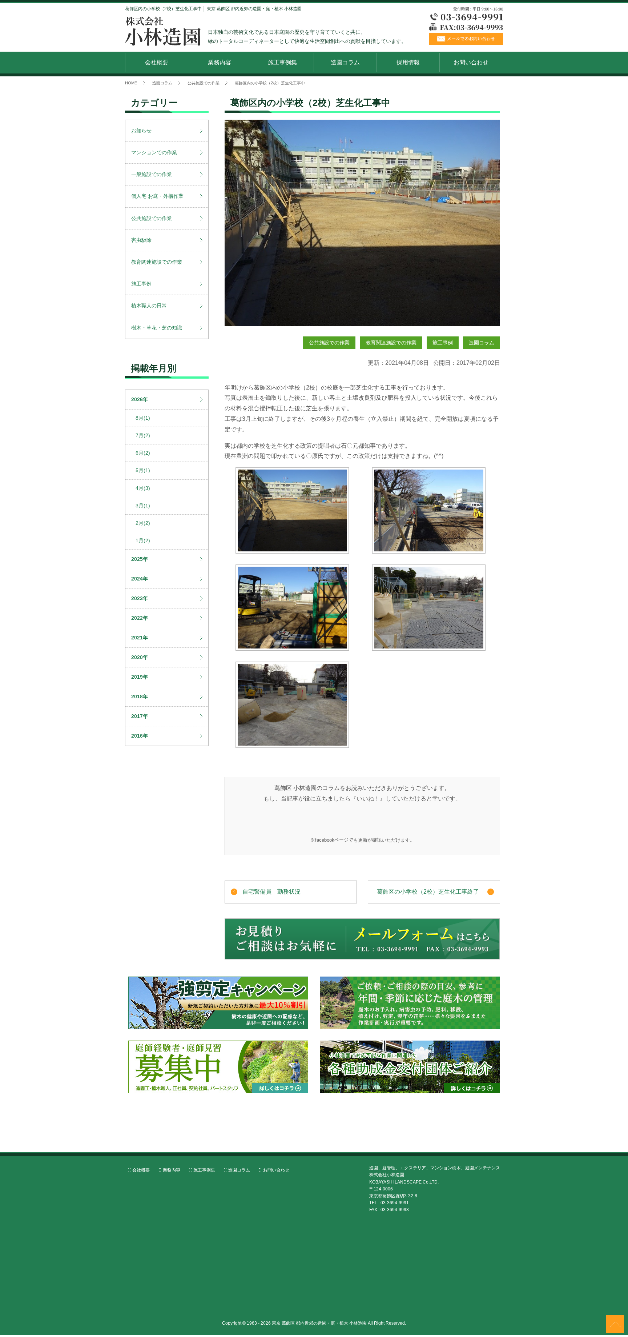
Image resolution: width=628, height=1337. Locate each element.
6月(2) (143, 453)
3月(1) (143, 505)
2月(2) (143, 523)
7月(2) (143, 435)
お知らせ (141, 130)
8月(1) (143, 418)
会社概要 (156, 62)
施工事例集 (282, 62)
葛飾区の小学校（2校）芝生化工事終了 (428, 892)
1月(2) (143, 540)
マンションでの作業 (154, 152)
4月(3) (143, 488)
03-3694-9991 (395, 1202)
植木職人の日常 (149, 305)
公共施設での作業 (204, 83)
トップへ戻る (615, 1324)
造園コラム (345, 62)
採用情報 (408, 62)
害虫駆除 (141, 240)
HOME (131, 83)
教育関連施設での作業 (391, 343)
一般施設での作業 (151, 174)
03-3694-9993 (395, 1209)
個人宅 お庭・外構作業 (157, 196)
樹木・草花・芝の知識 (156, 328)
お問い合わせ (471, 62)
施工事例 (442, 343)
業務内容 (219, 62)
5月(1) (143, 470)
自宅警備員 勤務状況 (271, 892)
